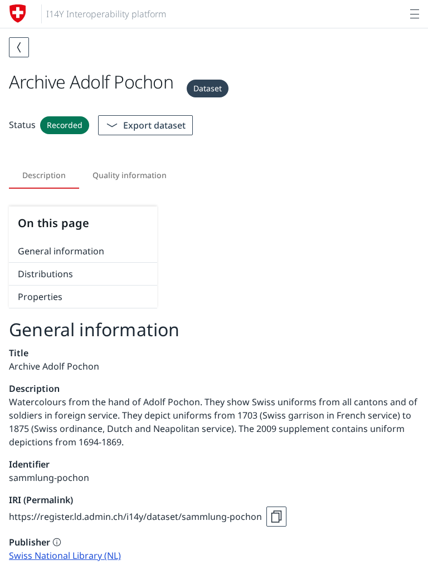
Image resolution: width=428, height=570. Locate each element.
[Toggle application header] (414, 13)
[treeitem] (83, 251)
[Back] (19, 47)
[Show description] (56, 542)
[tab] (44, 175)
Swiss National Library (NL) (65, 555)
